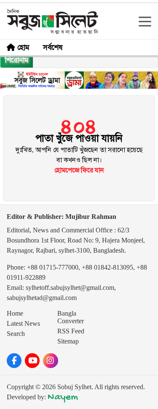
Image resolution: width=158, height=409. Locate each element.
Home (15, 313)
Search (16, 333)
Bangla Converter (70, 317)
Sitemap (68, 341)
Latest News (23, 323)
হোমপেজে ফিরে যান (79, 170)
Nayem (63, 397)
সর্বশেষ (52, 47)
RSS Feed (70, 331)
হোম (23, 47)
